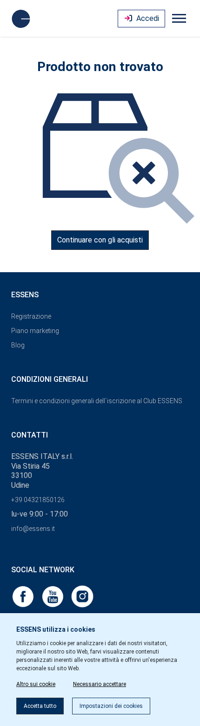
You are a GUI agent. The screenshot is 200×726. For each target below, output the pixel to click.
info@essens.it (33, 528)
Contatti (29, 435)
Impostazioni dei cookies (111, 706)
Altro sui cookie (35, 684)
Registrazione (31, 316)
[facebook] (23, 595)
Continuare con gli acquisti (100, 239)
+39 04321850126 (38, 500)
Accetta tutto (40, 706)
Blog (18, 345)
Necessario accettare (99, 684)
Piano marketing (35, 330)
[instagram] (82, 595)
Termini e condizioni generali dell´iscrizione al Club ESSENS (96, 401)
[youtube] (53, 595)
